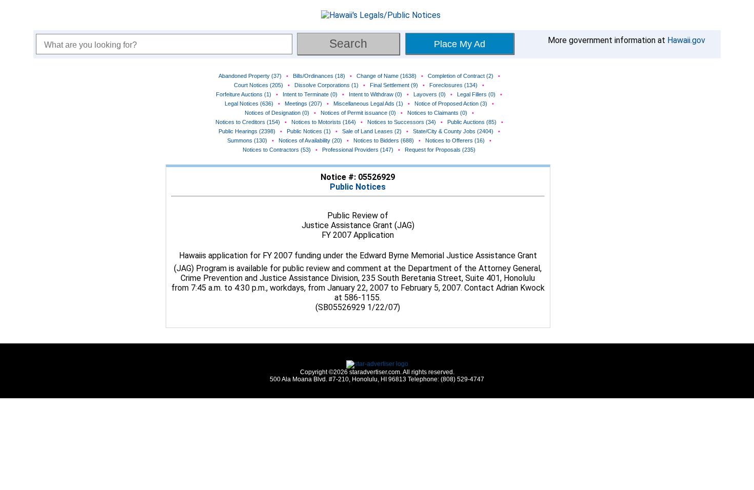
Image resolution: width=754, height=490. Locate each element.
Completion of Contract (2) (460, 76)
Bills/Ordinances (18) (319, 76)
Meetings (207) (303, 103)
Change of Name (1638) (386, 76)
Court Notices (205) (258, 85)
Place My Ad (459, 44)
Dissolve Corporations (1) (326, 85)
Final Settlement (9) (394, 85)
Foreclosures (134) (453, 85)
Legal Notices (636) (249, 103)
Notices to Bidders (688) (383, 140)
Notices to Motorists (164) (323, 122)
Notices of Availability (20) (310, 140)
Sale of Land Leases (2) (372, 131)
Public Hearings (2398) (247, 131)
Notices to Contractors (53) (277, 150)
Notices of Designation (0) (277, 113)
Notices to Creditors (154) (247, 122)
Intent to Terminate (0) (310, 94)
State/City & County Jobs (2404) (453, 131)
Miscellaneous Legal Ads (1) (368, 103)
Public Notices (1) (309, 131)
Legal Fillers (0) (476, 94)
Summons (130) (247, 140)
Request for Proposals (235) (440, 150)
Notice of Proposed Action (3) (450, 103)
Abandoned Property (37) (250, 76)
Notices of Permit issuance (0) (358, 113)
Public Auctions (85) (472, 122)
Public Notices (358, 187)
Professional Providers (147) (357, 150)
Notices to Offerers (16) (455, 140)
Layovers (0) (429, 94)
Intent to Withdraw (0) (375, 94)
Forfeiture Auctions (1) (243, 94)
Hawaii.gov (686, 40)
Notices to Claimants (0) (437, 113)
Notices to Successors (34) (401, 122)
